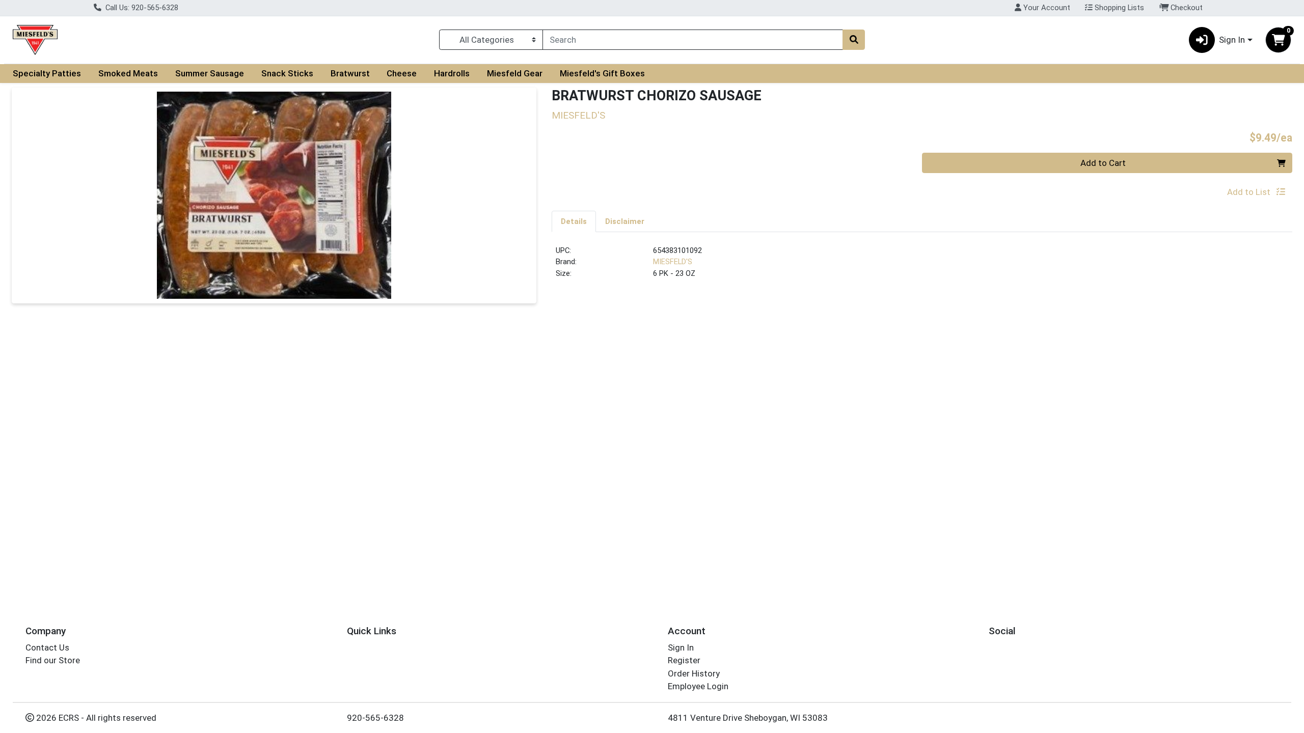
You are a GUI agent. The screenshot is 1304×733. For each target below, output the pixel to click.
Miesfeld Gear (514, 73)
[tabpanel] (922, 266)
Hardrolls (452, 73)
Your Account (1045, 7)
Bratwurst (350, 73)
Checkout (1186, 7)
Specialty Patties (47, 73)
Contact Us (47, 647)
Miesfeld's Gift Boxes (602, 73)
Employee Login (698, 686)
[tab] (574, 221)
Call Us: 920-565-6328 (140, 7)
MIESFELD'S (672, 261)
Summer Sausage (209, 73)
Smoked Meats (128, 73)
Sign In (681, 647)
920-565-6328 (375, 718)
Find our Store (52, 660)
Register (684, 660)
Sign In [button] (1232, 40)
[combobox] (692, 40)
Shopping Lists (1118, 7)
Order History (694, 673)
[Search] (854, 40)
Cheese (402, 73)
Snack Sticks (287, 73)
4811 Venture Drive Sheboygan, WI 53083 (748, 718)
